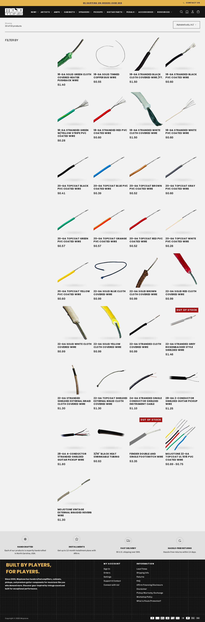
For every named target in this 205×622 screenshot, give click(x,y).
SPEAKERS (84, 12)
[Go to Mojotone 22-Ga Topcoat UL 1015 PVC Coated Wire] (183, 433)
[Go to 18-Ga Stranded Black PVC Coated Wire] (183, 53)
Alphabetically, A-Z (185, 25)
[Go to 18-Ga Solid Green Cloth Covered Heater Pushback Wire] (75, 53)
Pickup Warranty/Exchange (150, 593)
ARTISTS (45, 12)
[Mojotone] (28, 568)
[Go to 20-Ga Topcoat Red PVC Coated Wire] (147, 218)
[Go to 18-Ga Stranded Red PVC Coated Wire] (111, 109)
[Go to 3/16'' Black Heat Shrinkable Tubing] (111, 433)
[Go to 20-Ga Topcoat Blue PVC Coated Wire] (111, 165)
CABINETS (69, 12)
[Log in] (192, 12)
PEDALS (130, 12)
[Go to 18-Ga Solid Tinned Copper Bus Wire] (111, 53)
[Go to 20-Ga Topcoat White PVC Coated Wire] (183, 218)
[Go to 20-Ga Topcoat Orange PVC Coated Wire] (111, 218)
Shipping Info (143, 573)
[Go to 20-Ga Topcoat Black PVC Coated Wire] (75, 165)
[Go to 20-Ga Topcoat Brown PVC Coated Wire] (147, 165)
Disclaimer (142, 589)
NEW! (34, 12)
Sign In (107, 569)
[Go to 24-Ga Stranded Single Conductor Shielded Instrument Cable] (147, 377)
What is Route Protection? (149, 601)
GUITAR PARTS (114, 12)
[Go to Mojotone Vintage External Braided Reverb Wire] (75, 488)
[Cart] (198, 12)
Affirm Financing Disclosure (150, 585)
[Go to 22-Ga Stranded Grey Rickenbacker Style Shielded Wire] (183, 323)
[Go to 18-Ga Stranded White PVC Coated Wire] (183, 109)
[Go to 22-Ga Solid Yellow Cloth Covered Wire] (111, 323)
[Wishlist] (187, 12)
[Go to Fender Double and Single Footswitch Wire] (147, 433)
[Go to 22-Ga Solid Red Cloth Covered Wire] (183, 270)
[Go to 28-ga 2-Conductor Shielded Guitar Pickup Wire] (183, 377)
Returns (140, 577)
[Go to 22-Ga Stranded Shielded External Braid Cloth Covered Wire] (75, 377)
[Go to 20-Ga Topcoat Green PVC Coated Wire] (75, 218)
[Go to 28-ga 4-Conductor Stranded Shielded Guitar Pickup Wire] (75, 433)
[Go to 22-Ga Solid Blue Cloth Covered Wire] (111, 270)
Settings (107, 577)
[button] (181, 11)
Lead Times (142, 569)
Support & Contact (112, 581)
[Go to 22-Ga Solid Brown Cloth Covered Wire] (147, 270)
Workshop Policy (144, 597)
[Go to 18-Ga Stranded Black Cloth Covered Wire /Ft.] (147, 53)
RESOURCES (163, 12)
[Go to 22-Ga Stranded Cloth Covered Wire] (147, 323)
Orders (107, 573)
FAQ (138, 581)
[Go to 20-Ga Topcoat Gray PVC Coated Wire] (183, 165)
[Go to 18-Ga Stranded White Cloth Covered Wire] (147, 109)
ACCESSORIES (145, 12)
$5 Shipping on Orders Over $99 (102, 3)
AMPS (57, 12)
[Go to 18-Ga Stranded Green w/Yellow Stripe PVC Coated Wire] (75, 109)
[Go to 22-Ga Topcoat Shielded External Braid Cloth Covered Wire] (111, 377)
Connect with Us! (111, 585)
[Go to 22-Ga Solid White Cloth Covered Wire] (75, 323)
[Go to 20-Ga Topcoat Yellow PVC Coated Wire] (75, 270)
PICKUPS (98, 12)
